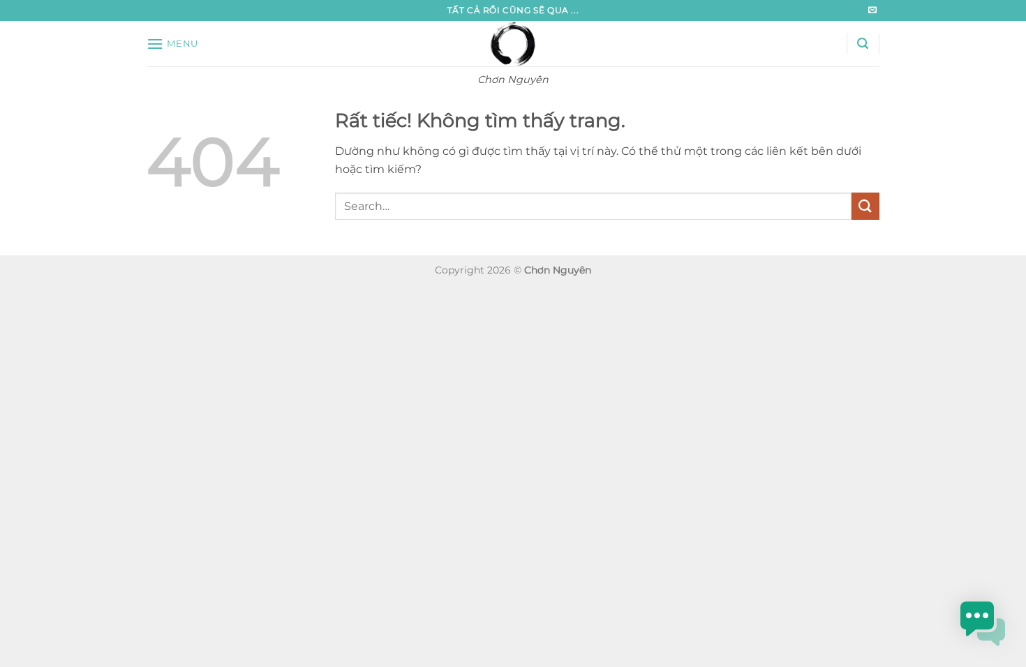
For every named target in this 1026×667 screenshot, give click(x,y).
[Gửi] (865, 206)
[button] (172, 44)
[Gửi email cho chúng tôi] (872, 10)
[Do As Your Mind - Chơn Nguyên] (513, 43)
